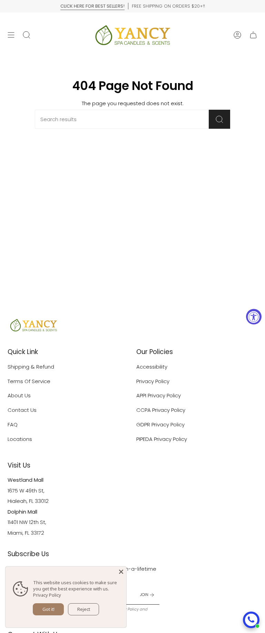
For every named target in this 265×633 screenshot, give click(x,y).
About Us (19, 395)
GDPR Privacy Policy (160, 424)
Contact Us (22, 410)
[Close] (121, 571)
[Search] (219, 119)
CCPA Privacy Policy (160, 410)
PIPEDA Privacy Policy (161, 439)
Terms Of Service (29, 381)
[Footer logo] (33, 325)
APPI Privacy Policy (158, 395)
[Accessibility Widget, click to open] (254, 316)
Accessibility (151, 366)
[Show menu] (11, 35)
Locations (20, 439)
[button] (27, 35)
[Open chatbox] (251, 620)
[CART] (253, 35)
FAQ (13, 424)
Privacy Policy (152, 381)
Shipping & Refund (31, 366)
